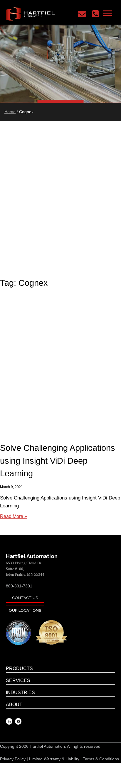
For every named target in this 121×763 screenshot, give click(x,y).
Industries (20, 692)
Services (18, 680)
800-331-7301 (19, 586)
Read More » (13, 516)
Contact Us (25, 598)
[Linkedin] (9, 721)
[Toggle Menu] (107, 13)
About (14, 704)
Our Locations (25, 610)
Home (10, 111)
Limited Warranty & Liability (54, 759)
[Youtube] (18, 721)
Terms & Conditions (101, 759)
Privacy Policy (13, 759)
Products (19, 668)
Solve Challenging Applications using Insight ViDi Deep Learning (57, 460)
